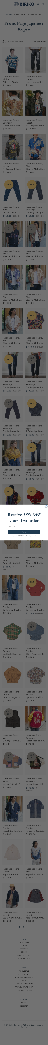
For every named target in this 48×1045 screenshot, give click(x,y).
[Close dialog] (46, 506)
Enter (24, 532)
